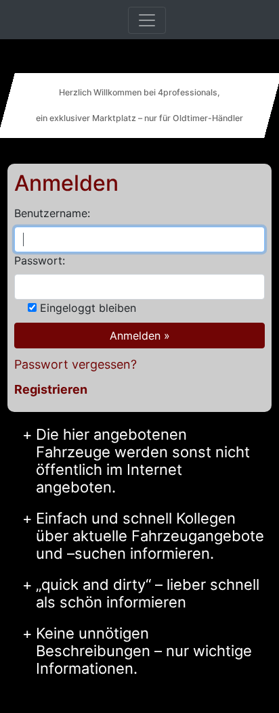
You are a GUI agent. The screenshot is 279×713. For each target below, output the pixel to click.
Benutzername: (52, 213)
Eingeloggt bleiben (88, 308)
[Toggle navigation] (147, 20)
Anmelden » (140, 335)
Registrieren (50, 389)
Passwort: (39, 260)
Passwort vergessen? (75, 364)
